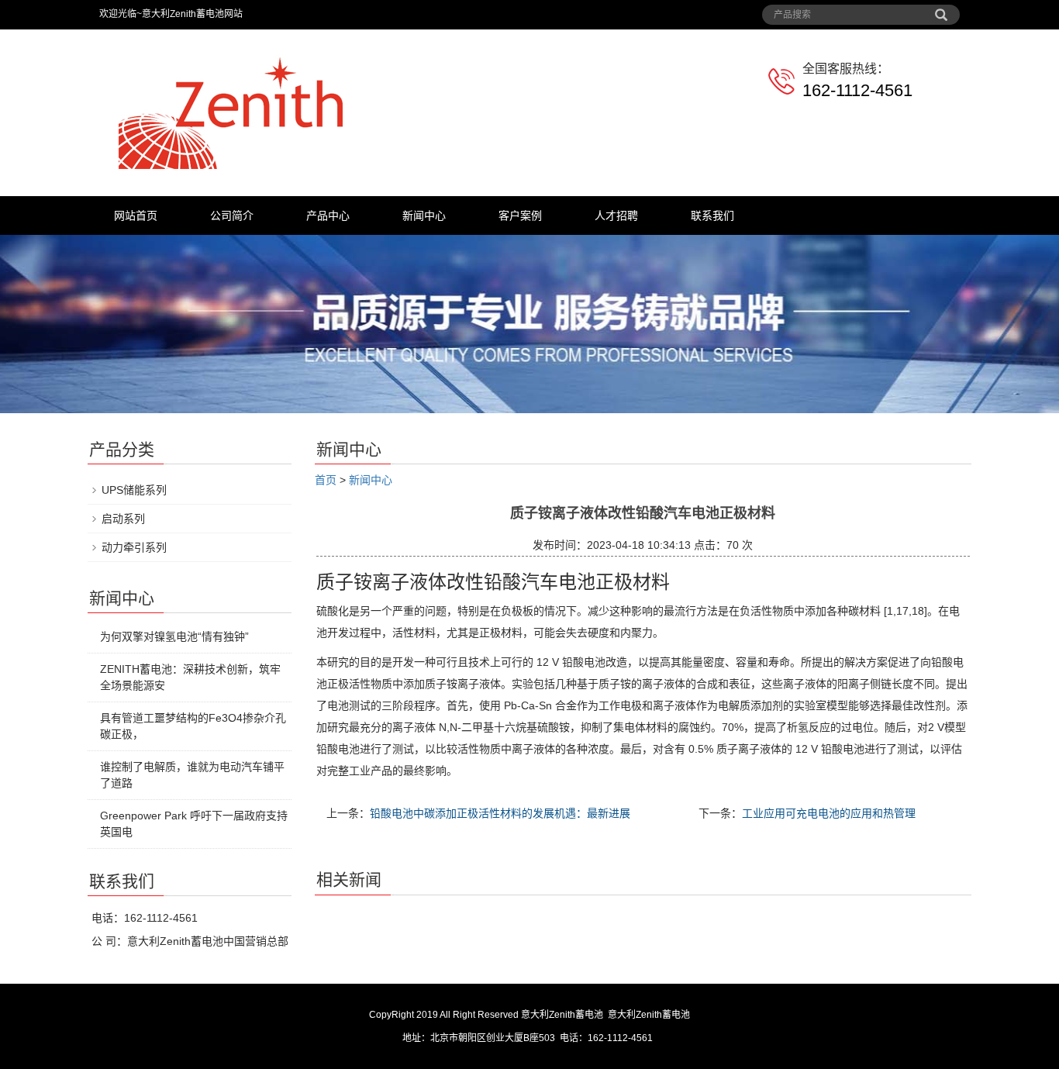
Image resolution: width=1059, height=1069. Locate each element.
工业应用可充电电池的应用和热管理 (829, 813)
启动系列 (123, 518)
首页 (325, 480)
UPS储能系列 (134, 490)
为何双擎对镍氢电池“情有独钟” (174, 636)
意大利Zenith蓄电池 (649, 1014)
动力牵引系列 (134, 547)
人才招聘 (616, 215)
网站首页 (135, 215)
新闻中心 (424, 215)
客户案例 (520, 215)
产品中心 (328, 215)
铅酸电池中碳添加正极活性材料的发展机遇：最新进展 (500, 813)
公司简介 (232, 215)
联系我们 (712, 215)
